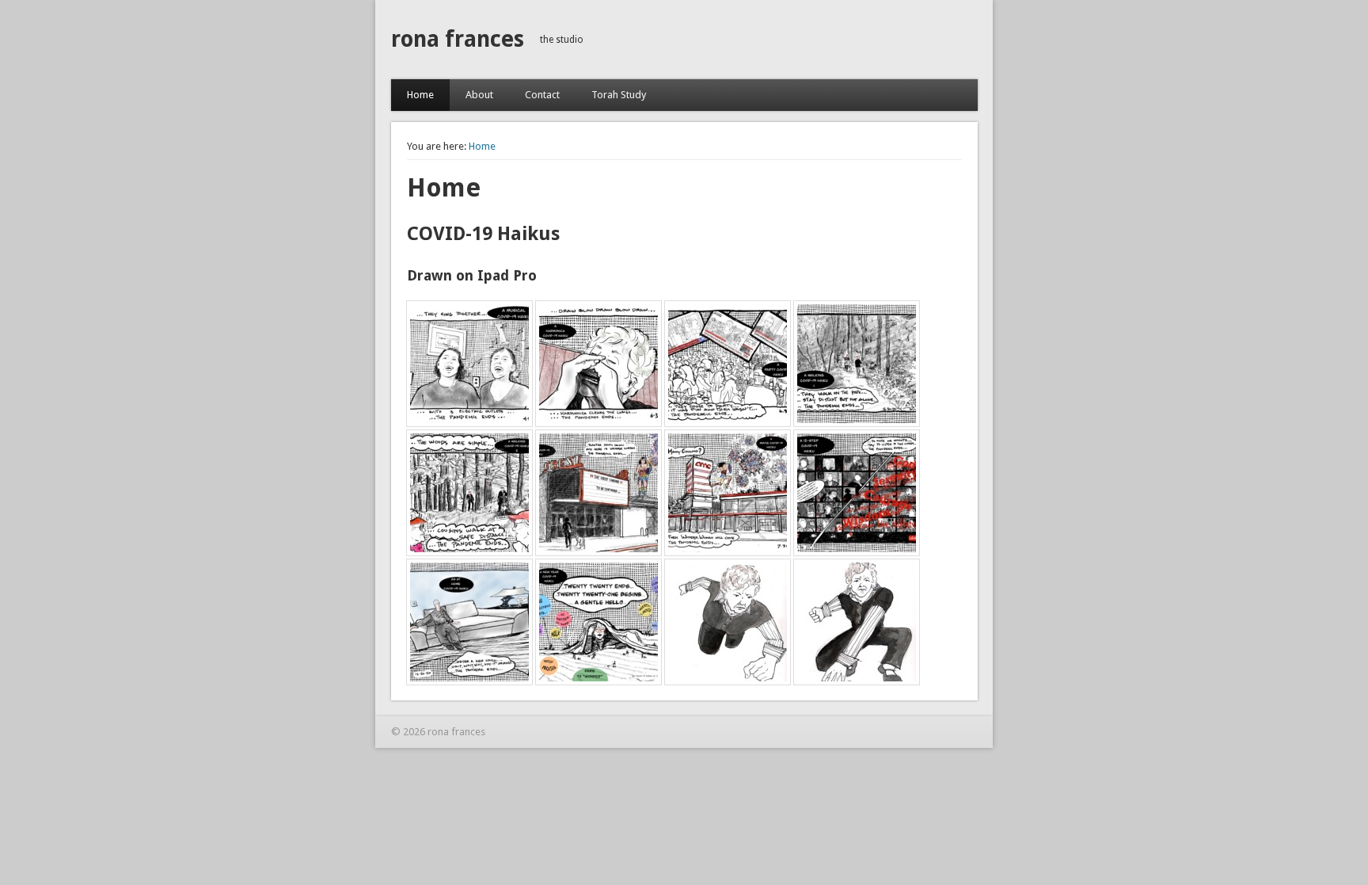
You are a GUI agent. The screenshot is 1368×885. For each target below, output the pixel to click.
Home (420, 95)
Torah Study (618, 95)
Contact (542, 95)
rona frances (457, 39)
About (479, 95)
